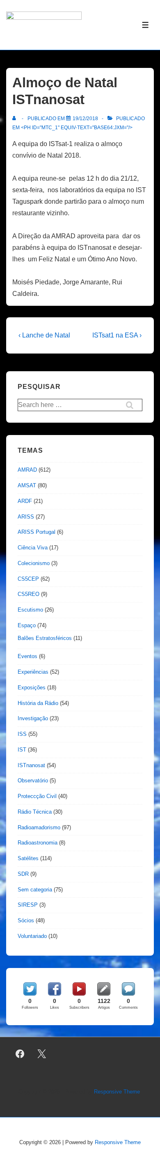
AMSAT (27, 485)
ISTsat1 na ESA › (117, 335)
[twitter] (42, 1054)
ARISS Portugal (36, 532)
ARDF (25, 501)
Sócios (26, 920)
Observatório (33, 780)
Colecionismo (34, 563)
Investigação (33, 718)
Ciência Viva (33, 547)
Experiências (33, 672)
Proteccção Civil (37, 796)
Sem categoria (35, 889)
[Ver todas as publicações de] (15, 118)
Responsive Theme (117, 1092)
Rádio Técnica (35, 812)
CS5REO (28, 594)
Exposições (32, 687)
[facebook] (20, 1054)
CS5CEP (28, 579)
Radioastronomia (37, 843)
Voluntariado (32, 936)
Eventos (27, 656)
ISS (22, 734)
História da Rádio (38, 703)
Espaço (27, 625)
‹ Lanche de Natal (44, 335)
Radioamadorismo (39, 827)
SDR (23, 874)
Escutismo (30, 610)
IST (22, 750)
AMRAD (27, 470)
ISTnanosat (31, 765)
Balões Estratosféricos (45, 638)
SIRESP (28, 905)
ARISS (26, 517)
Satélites (28, 858)
